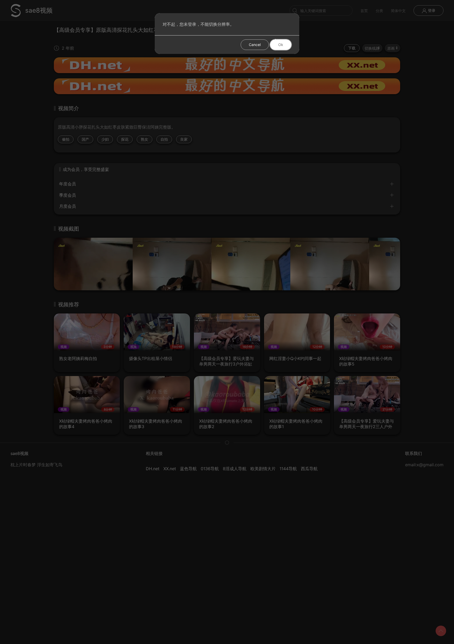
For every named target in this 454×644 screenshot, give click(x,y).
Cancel (255, 44)
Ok (280, 44)
